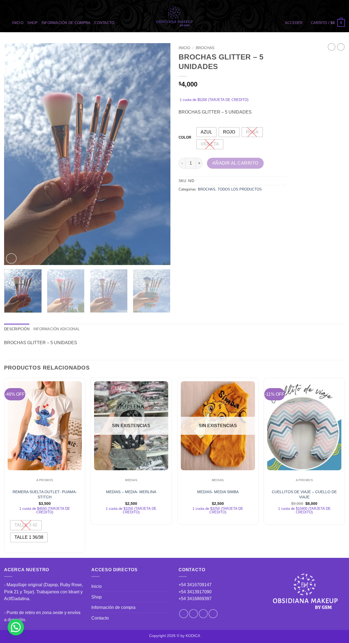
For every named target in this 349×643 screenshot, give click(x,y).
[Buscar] (6, 23)
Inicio (17, 23)
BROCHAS (205, 48)
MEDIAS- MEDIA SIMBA (218, 492)
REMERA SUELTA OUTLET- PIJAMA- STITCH (45, 494)
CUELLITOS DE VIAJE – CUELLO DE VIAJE (304, 494)
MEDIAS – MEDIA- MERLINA (131, 492)
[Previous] (14, 154)
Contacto (104, 23)
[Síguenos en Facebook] (183, 613)
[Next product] (331, 47)
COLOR (185, 137)
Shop (32, 23)
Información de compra (66, 23)
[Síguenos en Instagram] (193, 613)
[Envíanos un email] (203, 613)
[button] (294, 23)
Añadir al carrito (235, 163)
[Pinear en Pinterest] (213, 201)
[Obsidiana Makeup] (174, 16)
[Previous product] (341, 47)
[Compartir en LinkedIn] (222, 201)
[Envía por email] (203, 201)
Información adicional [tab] (56, 329)
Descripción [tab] (16, 329)
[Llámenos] (213, 613)
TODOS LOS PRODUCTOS (240, 189)
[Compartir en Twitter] (193, 201)
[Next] (160, 154)
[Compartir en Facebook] (183, 201)
